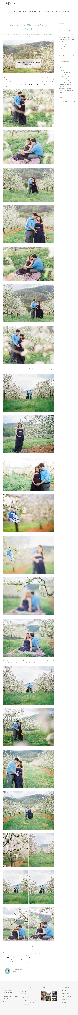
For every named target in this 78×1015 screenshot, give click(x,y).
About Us (64, 990)
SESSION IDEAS (37, 34)
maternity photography (32, 959)
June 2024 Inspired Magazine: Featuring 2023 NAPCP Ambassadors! (66, 72)
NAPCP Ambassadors (67, 996)
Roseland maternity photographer (12, 962)
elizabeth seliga (23, 36)
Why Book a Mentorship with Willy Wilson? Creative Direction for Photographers (30, 993)
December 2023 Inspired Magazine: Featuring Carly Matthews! (65, 84)
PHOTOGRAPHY (27, 34)
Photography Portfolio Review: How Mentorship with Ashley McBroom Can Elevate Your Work (67, 32)
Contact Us (64, 999)
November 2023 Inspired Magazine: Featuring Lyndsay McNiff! (66, 90)
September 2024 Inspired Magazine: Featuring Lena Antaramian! (65, 67)
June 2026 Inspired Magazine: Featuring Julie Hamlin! (29, 1001)
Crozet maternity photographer (25, 957)
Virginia (24, 962)
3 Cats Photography (31, 953)
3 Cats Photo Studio (20, 953)
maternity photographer (19, 959)
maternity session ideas (14, 961)
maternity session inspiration (29, 961)
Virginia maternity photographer (35, 962)
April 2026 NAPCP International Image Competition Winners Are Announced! (66, 39)
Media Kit (64, 1002)
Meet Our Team (65, 993)
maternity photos (44, 959)
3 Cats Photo (10, 953)
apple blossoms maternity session (17, 955)
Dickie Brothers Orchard (35, 84)
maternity (9, 959)
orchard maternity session (45, 961)
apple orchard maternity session (36, 955)
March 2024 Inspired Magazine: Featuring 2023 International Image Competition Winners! (66, 78)
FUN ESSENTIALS (18, 34)
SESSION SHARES (47, 34)
